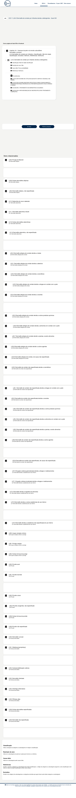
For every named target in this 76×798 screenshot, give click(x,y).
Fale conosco (67, 3)
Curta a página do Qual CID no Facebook (13, 43)
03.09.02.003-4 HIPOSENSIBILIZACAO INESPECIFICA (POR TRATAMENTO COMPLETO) (30, 91)
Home (36, 3)
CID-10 (43, 3)
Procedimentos (51, 3)
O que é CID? (59, 3)
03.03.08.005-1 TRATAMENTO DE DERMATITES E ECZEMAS (27, 87)
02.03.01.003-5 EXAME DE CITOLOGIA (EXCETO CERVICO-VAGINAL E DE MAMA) (30, 79)
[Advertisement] (38, 31)
